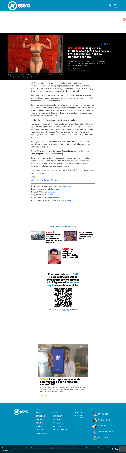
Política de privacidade (79, 416)
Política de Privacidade (63, 310)
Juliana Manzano (105, 432)
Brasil (56, 413)
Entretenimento (60, 430)
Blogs (38, 413)
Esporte (39, 419)
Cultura (57, 426)
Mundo (56, 419)
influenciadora (37, 180)
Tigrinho (54, 180)
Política (39, 426)
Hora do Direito (105, 426)
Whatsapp (67, 186)
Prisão (46, 180)
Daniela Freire (104, 420)
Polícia (56, 423)
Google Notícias (64, 200)
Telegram (55, 189)
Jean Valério (103, 414)
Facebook (56, 198)
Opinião (39, 423)
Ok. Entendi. (116, 449)
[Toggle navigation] (115, 5)
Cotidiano (40, 416)
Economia (57, 416)
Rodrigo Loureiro (105, 438)
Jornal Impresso (43, 433)
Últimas (39, 430)
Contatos (78, 413)
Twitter (49, 195)
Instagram (50, 192)
